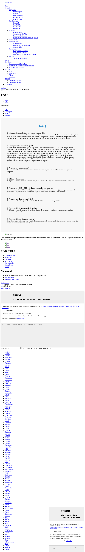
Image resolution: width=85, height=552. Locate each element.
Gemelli (15, 13)
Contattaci (8, 84)
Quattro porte (17, 19)
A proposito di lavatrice (16, 67)
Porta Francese (18, 17)
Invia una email (6, 288)
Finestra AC (17, 28)
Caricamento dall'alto (20, 34)
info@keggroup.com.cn (13, 279)
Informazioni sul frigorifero (18, 64)
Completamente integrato (21, 45)
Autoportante (17, 43)
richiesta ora (5, 283)
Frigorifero (12, 10)
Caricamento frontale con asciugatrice (25, 38)
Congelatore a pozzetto (20, 51)
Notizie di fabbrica (15, 80)
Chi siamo (8, 62)
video (7, 60)
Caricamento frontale (20, 36)
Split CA (16, 23)
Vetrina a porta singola (20, 58)
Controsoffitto (17, 47)
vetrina (11, 56)
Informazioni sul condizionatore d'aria (21, 66)
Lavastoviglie (13, 41)
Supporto (12, 77)
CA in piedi (17, 26)
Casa (6, 6)
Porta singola (17, 12)
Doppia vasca (17, 32)
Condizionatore (14, 21)
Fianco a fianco (18, 15)
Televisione (13, 39)
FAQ (10, 71)
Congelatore (13, 49)
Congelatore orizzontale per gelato (24, 54)
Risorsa (7, 69)
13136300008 (9, 277)
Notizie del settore (15, 82)
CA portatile (17, 25)
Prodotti (7, 8)
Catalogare (12, 73)
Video (11, 75)
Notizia (7, 79)
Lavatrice (12, 30)
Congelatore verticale (20, 53)
